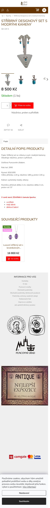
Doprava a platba (25, 302)
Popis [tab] (5, 141)
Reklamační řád (25, 299)
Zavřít (15, 120)
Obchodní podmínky (25, 290)
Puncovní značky (25, 287)
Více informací (29, 487)
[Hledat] (2, 10)
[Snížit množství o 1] (10, 106)
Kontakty (25, 281)
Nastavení (24, 493)
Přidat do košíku (24, 105)
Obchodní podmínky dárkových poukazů (25, 293)
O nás (25, 284)
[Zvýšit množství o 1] (10, 104)
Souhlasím (24, 501)
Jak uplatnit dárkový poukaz (25, 305)
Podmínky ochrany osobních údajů (25, 296)
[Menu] (44, 10)
